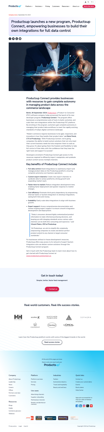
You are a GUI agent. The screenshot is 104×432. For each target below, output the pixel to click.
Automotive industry (59, 382)
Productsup (51, 113)
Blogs (10, 405)
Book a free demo (89, 6)
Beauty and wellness (59, 387)
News (10, 385)
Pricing (47, 6)
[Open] (88, 2)
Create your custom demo (84, 382)
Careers (11, 387)
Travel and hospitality (60, 385)
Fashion (55, 379)
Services (33, 382)
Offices (11, 390)
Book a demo (80, 387)
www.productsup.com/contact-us (38, 256)
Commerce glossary (15, 411)
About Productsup (14, 379)
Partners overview (14, 393)
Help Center (79, 390)
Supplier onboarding (37, 397)
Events (78, 385)
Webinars (12, 414)
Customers (56, 6)
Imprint (26, 426)
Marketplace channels (38, 400)
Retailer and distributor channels (38, 403)
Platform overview (37, 379)
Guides (11, 408)
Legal (20, 426)
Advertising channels (37, 394)
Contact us (53, 289)
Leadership (12, 382)
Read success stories (52, 342)
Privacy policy (13, 426)
